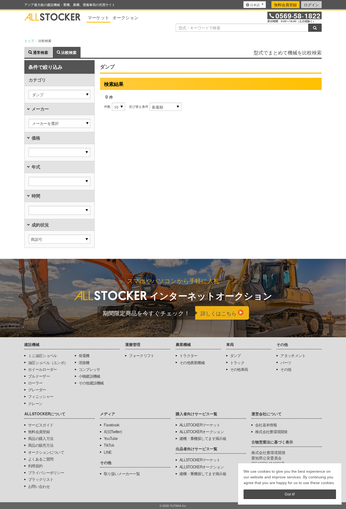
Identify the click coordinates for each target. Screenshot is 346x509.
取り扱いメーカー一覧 (122, 473)
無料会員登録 (285, 4)
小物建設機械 (89, 376)
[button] (59, 94)
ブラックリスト (40, 479)
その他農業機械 (192, 362)
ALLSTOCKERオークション (201, 431)
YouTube (111, 438)
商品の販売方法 (40, 445)
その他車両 (239, 369)
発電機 (84, 355)
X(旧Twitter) (113, 431)
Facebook (111, 424)
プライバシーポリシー (46, 472)
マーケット (98, 17)
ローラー (35, 382)
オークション (125, 17)
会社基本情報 (266, 424)
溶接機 (84, 362)
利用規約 (35, 465)
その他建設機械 (91, 382)
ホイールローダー (42, 369)
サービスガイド (40, 424)
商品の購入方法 (40, 438)
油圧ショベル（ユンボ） (48, 362)
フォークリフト (141, 355)
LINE (107, 452)
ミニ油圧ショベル (42, 355)
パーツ (285, 362)
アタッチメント (292, 355)
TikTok (109, 445)
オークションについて (46, 452)
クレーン (35, 403)
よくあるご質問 (40, 459)
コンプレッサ (89, 369)
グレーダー (37, 389)
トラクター (188, 355)
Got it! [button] (290, 494)
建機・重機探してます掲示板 (202, 438)
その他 (285, 369)
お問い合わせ (39, 486)
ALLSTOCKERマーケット (199, 424)
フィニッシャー (40, 396)
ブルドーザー (39, 376)
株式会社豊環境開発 (271, 431)
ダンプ (235, 355)
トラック (237, 362)
